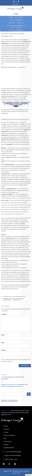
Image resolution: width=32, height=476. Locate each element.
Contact (6, 432)
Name (3, 335)
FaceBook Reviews (9, 447)
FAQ (16, 17)
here (27, 188)
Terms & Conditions (9, 435)
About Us (6, 429)
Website (3, 350)
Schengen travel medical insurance (21, 174)
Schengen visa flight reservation (16, 179)
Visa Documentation (19, 296)
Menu (16, 14)
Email (3, 342)
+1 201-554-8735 (11, 98)
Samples (20, 17)
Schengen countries (6, 90)
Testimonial (18, 30)
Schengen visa (23, 124)
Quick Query (15, 4)
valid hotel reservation (7, 240)
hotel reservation (24, 242)
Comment (4, 314)
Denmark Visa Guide (9, 298)
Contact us (20, 22)
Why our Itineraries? (16, 20)
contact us (3, 99)
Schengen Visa (7, 296)
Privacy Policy (7, 441)
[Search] (29, 394)
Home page (11, 22)
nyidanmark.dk (18, 166)
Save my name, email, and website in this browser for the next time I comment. (16, 360)
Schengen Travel (5, 242)
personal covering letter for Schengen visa (13, 190)
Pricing (11, 17)
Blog (11, 30)
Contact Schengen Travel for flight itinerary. (16, 26)
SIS (28, 260)
